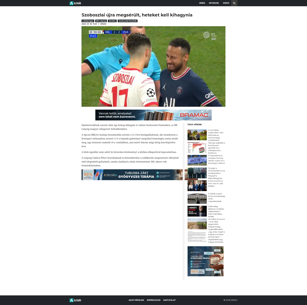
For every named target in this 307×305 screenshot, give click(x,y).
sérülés (112, 21)
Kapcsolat (169, 300)
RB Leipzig (101, 21)
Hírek (202, 3)
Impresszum (153, 300)
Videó (226, 3)
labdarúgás (88, 21)
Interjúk (214, 3)
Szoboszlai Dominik (128, 21)
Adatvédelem (136, 300)
